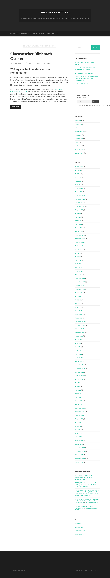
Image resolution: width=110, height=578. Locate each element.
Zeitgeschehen (79, 153)
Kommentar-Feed (80, 530)
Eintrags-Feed (79, 527)
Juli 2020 (78, 422)
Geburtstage (79, 138)
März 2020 (78, 437)
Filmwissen (78, 135)
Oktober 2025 (79, 202)
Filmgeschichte (79, 131)
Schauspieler (79, 149)
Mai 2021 (78, 390)
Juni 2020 (78, 426)
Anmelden (78, 523)
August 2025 (79, 210)
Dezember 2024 (80, 235)
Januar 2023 (79, 318)
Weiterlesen (15, 106)
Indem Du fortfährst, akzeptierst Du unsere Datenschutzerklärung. (88, 105)
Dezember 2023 (80, 278)
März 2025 (78, 224)
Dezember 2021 (80, 365)
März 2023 (78, 311)
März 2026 (78, 184)
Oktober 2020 (79, 415)
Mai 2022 (78, 347)
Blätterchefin (30, 63)
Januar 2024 (79, 274)
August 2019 (79, 462)
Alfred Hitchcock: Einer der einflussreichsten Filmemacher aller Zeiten (87, 493)
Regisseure (78, 146)
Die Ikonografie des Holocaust (84, 73)
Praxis (77, 142)
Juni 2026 (78, 174)
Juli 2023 (78, 296)
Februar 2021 (79, 401)
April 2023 (78, 307)
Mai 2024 (78, 260)
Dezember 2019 (80, 448)
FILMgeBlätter (55, 12)
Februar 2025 (79, 228)
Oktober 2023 (79, 285)
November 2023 (80, 282)
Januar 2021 (79, 404)
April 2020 (78, 433)
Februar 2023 (79, 314)
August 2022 (79, 336)
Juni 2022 (78, 343)
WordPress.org (79, 534)
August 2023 (79, 292)
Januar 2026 (79, 192)
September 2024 (80, 246)
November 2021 (80, 368)
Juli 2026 (78, 170)
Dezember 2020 (80, 408)
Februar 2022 (79, 357)
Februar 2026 (79, 188)
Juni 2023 (78, 300)
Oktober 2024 (79, 242)
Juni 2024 (78, 256)
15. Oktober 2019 (16, 63)
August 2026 (79, 166)
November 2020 (80, 411)
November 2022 (80, 325)
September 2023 (80, 289)
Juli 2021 (78, 383)
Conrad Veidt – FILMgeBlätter (84, 476)
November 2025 (80, 199)
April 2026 (78, 181)
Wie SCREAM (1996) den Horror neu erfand (86, 63)
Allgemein (78, 120)
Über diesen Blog (53, 33)
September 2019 (80, 458)
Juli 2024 (78, 253)
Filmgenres (78, 128)
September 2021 (80, 375)
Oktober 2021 (79, 372)
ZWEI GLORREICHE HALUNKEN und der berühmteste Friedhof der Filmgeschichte (86, 78)
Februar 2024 (79, 271)
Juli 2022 (78, 339)
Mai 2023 (78, 303)
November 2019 (80, 451)
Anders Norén (88, 571)
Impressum (14, 33)
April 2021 (78, 393)
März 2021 (78, 397)
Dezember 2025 (80, 195)
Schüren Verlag (38, 33)
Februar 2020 (79, 440)
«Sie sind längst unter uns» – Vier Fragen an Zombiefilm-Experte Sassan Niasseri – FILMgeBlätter (87, 501)
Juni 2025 (78, 213)
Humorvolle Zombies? (92, 502)
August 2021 (79, 379)
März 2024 (78, 267)
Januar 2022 (79, 361)
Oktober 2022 (79, 329)
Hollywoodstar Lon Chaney (83, 84)
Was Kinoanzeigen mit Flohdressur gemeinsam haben (86, 477)
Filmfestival (78, 124)
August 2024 (79, 249)
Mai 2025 (78, 217)
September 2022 (80, 332)
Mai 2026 (78, 177)
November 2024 (80, 238)
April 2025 (78, 220)
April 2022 (78, 350)
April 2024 (78, 264)
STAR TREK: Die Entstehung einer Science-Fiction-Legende (85, 68)
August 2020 (79, 419)
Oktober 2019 (79, 455)
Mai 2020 (78, 429)
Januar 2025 (79, 231)
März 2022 (78, 354)
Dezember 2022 (80, 321)
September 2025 (80, 206)
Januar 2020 (79, 444)
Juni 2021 (78, 386)
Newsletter (25, 33)
